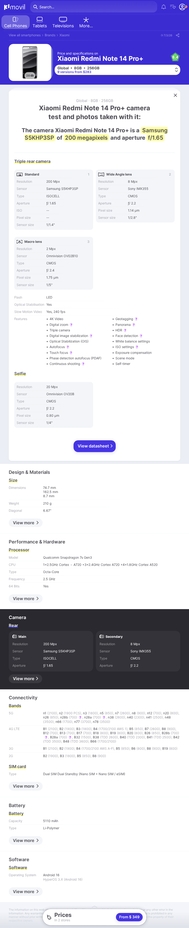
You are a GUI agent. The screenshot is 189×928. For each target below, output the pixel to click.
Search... (46, 7)
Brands (50, 35)
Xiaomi (64, 35)
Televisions (63, 25)
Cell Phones (15, 25)
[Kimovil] (14, 6)
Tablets (39, 25)
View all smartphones (25, 35)
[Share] (177, 35)
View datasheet (94, 446)
